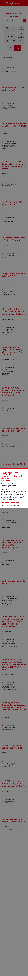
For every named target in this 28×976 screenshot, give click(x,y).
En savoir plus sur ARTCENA (11, 505)
